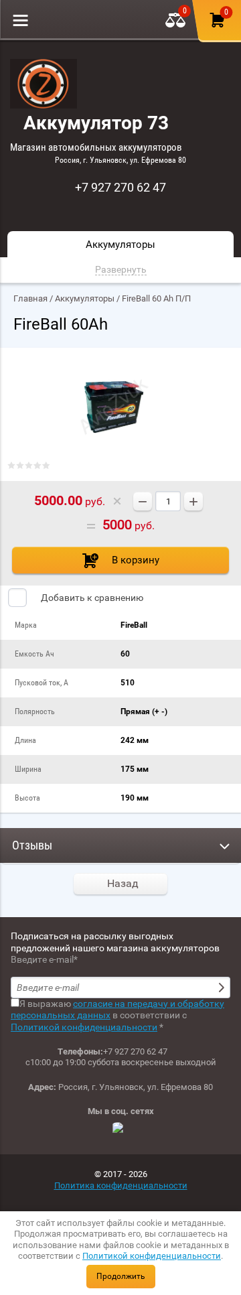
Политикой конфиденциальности (151, 1256)
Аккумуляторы (84, 298)
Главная (30, 298)
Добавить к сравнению (91, 597)
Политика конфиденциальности (120, 1185)
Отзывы (32, 845)
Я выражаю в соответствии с (117, 1015)
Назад (123, 883)
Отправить (223, 987)
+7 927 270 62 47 (120, 187)
